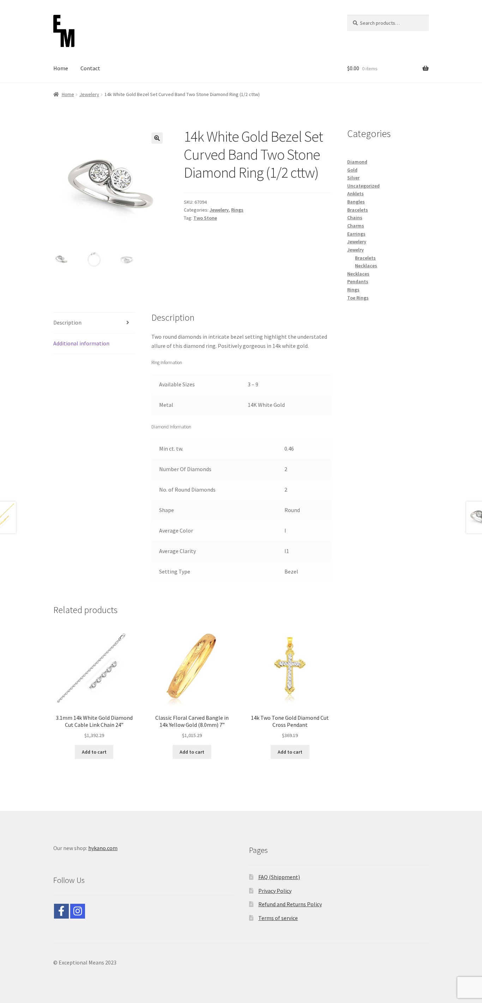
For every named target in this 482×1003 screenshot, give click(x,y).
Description (67, 322)
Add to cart (94, 752)
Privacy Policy (274, 890)
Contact (90, 68)
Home (60, 68)
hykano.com (103, 847)
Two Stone (205, 218)
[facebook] (61, 911)
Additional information (81, 343)
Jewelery (89, 94)
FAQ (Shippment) (279, 876)
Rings (237, 210)
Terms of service (278, 917)
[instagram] (77, 911)
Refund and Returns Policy (290, 904)
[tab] (94, 323)
